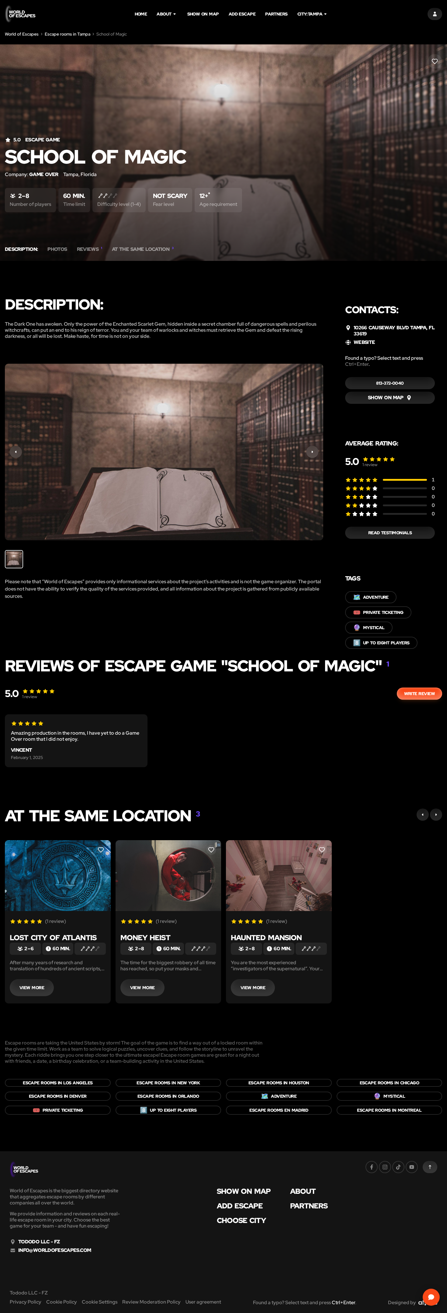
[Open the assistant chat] (431, 1297)
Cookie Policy (61, 1302)
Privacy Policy (25, 1302)
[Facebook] (372, 1167)
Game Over (43, 174)
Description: (21, 249)
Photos (57, 249)
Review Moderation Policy (151, 1302)
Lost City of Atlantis (53, 937)
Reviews (89, 249)
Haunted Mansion (266, 937)
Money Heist (145, 937)
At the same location (143, 249)
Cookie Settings (99, 1302)
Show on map (203, 14)
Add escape (242, 14)
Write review (419, 693)
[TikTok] (398, 1167)
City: (309, 14)
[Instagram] (385, 1167)
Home (141, 14)
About (164, 14)
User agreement (203, 1302)
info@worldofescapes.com (54, 1250)
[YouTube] (412, 1167)
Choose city (241, 1220)
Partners (276, 14)
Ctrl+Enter (357, 364)
